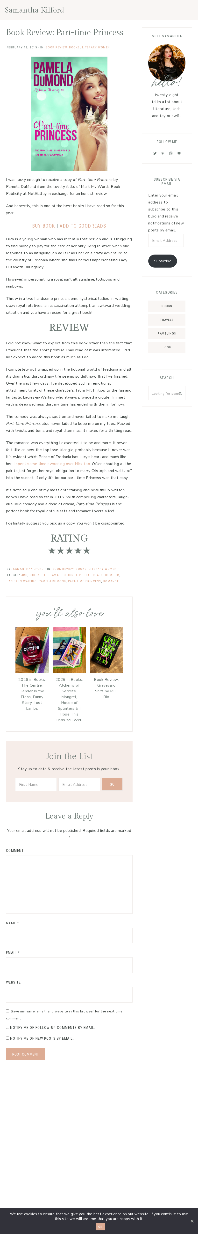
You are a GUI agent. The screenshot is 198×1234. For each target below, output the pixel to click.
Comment (15, 850)
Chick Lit (38, 575)
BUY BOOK (44, 226)
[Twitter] (155, 153)
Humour (112, 575)
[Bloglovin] (179, 153)
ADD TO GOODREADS (83, 226)
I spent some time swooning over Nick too (52, 463)
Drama (53, 575)
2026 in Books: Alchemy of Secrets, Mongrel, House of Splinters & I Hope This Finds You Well (69, 700)
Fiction (67, 575)
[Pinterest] (163, 153)
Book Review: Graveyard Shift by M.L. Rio (106, 688)
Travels (167, 320)
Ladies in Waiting (22, 581)
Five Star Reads (89, 575)
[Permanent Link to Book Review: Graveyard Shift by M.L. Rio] (106, 672)
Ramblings (167, 333)
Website (13, 982)
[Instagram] (171, 153)
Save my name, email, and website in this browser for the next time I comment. (65, 1015)
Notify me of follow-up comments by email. (52, 1027)
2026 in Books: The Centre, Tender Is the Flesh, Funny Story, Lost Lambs (32, 694)
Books (74, 47)
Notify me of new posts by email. (42, 1038)
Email (13, 953)
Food (167, 347)
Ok (100, 1226)
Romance (111, 581)
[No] (192, 1221)
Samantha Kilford (34, 10)
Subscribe (163, 261)
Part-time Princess (84, 581)
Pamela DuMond (52, 581)
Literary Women (96, 47)
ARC (24, 575)
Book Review (56, 47)
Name (12, 923)
